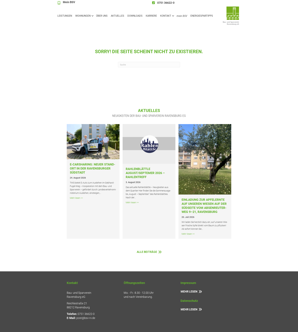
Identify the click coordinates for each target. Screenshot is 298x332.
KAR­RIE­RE (151, 15)
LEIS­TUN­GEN (64, 15)
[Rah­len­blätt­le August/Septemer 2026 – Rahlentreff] (149, 143)
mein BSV (182, 16)
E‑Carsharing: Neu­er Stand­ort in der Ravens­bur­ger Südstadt (92, 168)
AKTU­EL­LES (117, 15)
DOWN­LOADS (134, 15)
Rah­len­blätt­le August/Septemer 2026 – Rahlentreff (145, 173)
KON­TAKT (165, 15)
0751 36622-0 (86, 314)
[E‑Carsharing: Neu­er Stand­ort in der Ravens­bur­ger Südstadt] (93, 141)
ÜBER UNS (102, 15)
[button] (92, 16)
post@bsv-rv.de (85, 318)
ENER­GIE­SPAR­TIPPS (201, 15)
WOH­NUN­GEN (83, 15)
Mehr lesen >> (76, 198)
